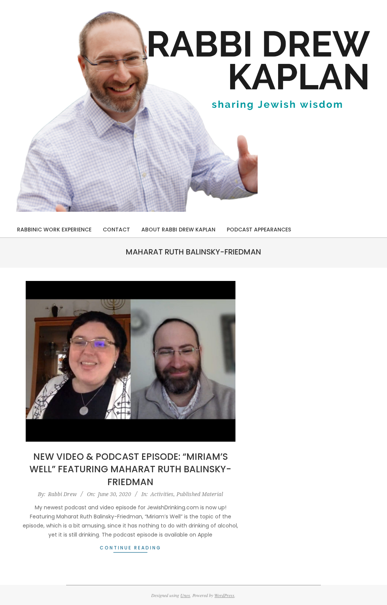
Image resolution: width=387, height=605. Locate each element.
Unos (185, 595)
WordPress (224, 595)
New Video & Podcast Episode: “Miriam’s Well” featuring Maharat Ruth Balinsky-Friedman (130, 469)
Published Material (199, 494)
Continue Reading (130, 547)
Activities (161, 494)
